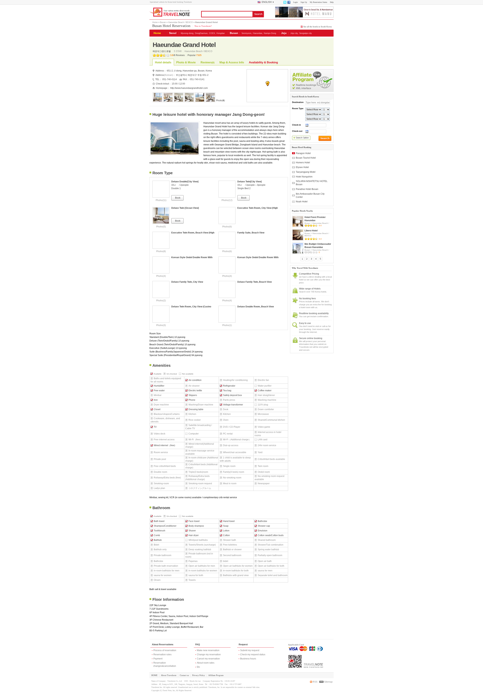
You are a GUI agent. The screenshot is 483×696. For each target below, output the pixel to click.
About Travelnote (168, 675)
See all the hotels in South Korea (317, 26)
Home (155, 22)
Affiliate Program (216, 675)
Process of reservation (164, 650)
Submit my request (249, 650)
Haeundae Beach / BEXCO (180, 22)
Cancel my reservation (208, 658)
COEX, (212, 33)
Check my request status (252, 654)
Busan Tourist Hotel (306, 158)
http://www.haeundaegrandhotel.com (189, 88)
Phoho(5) (161, 226)
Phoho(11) (161, 200)
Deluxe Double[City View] (184, 181)
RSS (314, 682)
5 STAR (178, 51)
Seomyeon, (247, 33)
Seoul (172, 33)
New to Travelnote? (203, 26)
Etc (198, 667)
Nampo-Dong (270, 33)
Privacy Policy (198, 675)
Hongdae (220, 33)
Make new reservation (208, 650)
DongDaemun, (201, 33)
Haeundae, (258, 33)
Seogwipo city (305, 33)
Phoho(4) (161, 276)
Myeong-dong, (187, 33)
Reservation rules (162, 654)
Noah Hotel (302, 201)
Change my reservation (209, 654)
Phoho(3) (161, 325)
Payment (157, 658)
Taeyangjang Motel (305, 172)
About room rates (205, 662)
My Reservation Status (318, 2)
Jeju (284, 33)
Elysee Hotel (302, 167)
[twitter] (284, 3)
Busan (163, 22)
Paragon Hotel (303, 153)
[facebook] (288, 3)
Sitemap (328, 682)
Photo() (220, 100)
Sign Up (304, 2)
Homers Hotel (303, 162)
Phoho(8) (161, 251)
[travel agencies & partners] (312, 91)
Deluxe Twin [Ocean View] (185, 208)
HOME (154, 675)
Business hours (248, 658)
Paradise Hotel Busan (307, 189)
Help (332, 2)
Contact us (184, 675)
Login (295, 2)
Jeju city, (294, 33)
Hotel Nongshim (304, 176)
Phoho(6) (227, 226)
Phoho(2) (161, 300)
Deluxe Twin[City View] (249, 181)
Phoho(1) (227, 325)
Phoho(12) (227, 200)
